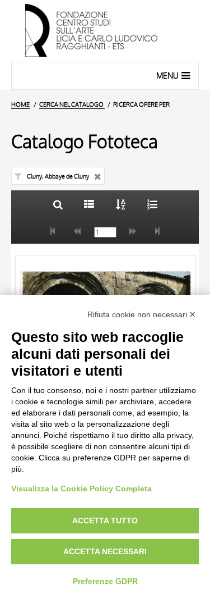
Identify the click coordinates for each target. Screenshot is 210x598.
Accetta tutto (105, 520)
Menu (167, 75)
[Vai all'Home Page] (105, 31)
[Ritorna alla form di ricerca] (58, 204)
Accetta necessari (105, 551)
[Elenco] (89, 204)
